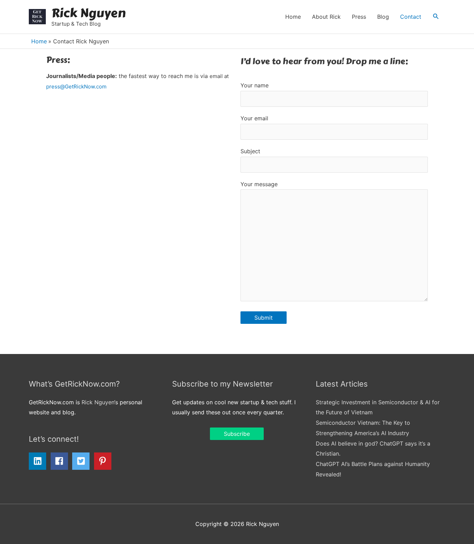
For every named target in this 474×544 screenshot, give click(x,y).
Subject (250, 151)
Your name (254, 85)
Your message (259, 184)
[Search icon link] (436, 16)
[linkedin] (39, 461)
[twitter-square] (82, 461)
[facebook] (61, 461)
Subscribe (237, 433)
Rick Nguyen (88, 12)
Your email (254, 118)
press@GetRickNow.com (76, 86)
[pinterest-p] (104, 461)
